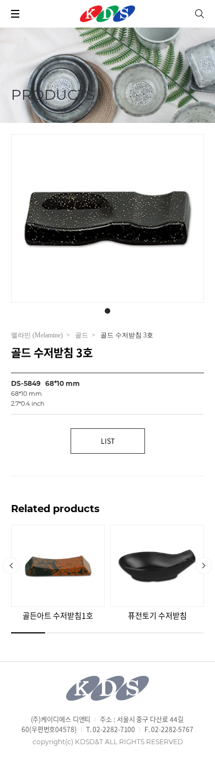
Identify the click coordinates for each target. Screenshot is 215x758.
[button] (107, 311)
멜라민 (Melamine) (37, 335)
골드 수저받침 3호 (126, 336)
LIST (108, 441)
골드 (81, 335)
